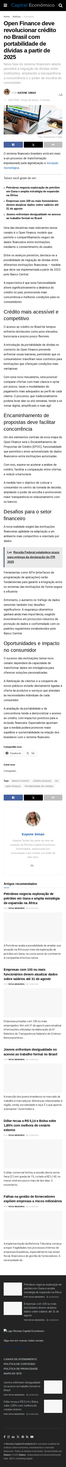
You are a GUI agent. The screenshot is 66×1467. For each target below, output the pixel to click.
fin (56, 781)
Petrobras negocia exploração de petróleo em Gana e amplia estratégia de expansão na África (33, 191)
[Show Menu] (5, 5)
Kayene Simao (27, 92)
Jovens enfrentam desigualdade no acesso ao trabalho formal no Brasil (22, 1386)
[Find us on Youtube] (31, 1437)
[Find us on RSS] (23, 1347)
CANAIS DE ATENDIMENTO (20, 1359)
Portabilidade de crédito (39, 786)
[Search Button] (60, 5)
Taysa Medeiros (16, 908)
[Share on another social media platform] (53, 145)
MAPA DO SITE (13, 1373)
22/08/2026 (33, 908)
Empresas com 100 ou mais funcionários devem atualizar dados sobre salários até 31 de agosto (32, 204)
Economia (29, 16)
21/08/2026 (33, 1207)
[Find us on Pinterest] (22, 1437)
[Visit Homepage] (33, 5)
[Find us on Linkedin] (17, 1347)
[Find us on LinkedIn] (13, 1437)
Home (7, 16)
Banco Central (20, 781)
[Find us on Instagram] (10, 1347)
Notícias (17, 16)
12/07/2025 (14, 100)
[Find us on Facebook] (5, 1347)
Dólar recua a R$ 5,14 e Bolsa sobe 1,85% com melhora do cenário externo (30, 1125)
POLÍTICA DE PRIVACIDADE (21, 1368)
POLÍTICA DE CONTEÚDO (19, 1363)
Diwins (7, 1455)
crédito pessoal (42, 781)
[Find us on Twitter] (17, 1437)
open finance (13, 786)
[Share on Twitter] (33, 145)
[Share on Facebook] (13, 145)
